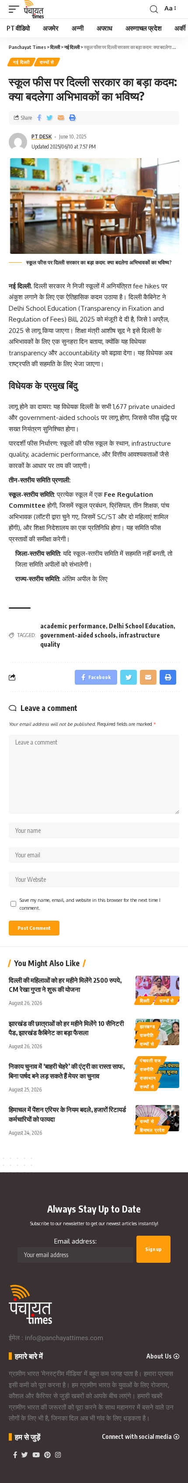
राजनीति (147, 1035)
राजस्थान (148, 1078)
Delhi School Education (141, 626)
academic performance (73, 626)
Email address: (75, 1241)
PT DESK (41, 136)
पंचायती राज (150, 1060)
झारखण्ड (147, 1026)
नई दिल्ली (21, 62)
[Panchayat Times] (34, 9)
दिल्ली (145, 1000)
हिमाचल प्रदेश (152, 1130)
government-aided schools (78, 635)
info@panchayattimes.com (64, 1338)
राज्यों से (47, 62)
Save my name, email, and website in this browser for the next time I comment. (90, 904)
